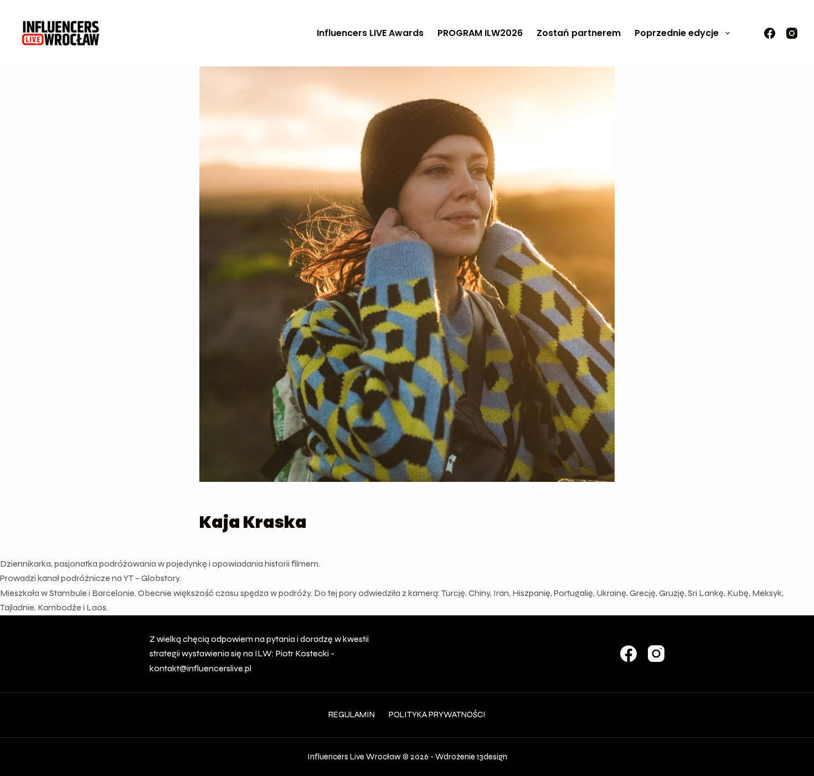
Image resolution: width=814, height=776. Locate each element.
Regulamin (351, 715)
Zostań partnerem (579, 33)
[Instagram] (791, 33)
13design (492, 757)
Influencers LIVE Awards (370, 33)
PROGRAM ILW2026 (480, 33)
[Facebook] (769, 33)
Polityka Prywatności (437, 715)
